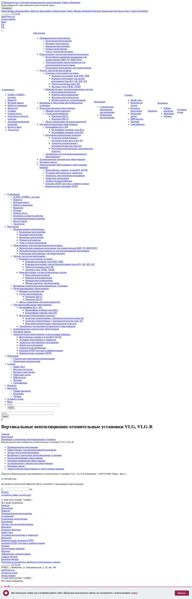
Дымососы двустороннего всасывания (65, 175)
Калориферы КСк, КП (56, 127)
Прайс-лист (136, 100)
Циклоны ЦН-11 (59, 116)
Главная (5, 505)
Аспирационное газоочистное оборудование (62, 159)
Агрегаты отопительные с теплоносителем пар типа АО (66, 144)
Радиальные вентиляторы (58, 41)
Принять (182, 593)
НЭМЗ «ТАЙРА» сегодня (26, 197)
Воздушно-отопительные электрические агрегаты (50, 323)
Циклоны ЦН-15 (60, 119)
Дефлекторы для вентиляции (16, 554)
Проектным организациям (107, 116)
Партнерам (99, 101)
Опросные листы (135, 114)
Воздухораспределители (63, 92)
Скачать (128, 95)
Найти (11, 408)
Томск (70, 11)
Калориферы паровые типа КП (67, 132)
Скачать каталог (9, 556)
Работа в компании (17, 105)
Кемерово (6, 8)
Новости (12, 100)
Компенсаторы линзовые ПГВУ (61, 186)
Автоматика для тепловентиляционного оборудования (47, 326)
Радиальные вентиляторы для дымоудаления (68, 67)
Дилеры (168, 116)
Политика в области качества (28, 215)
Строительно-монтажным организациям (107, 109)
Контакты (163, 103)
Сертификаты (137, 124)
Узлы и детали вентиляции (59, 51)
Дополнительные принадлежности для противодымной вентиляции (65, 63)
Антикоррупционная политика (29, 218)
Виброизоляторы (10, 559)
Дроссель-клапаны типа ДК (65, 84)
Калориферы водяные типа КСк (67, 129)
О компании (8, 89)
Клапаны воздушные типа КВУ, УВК (70, 76)
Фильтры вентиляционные (65, 97)
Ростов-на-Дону (122, 11)
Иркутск (34, 11)
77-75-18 (10, 13)
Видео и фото (15, 127)
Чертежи (134, 121)
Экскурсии (13, 129)
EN (2, 24)
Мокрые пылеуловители (57, 111)
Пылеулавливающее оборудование (57, 108)
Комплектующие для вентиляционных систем (69, 89)
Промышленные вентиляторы (54, 38)
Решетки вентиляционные (64, 94)
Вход (3, 22)
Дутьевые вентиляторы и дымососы (63, 173)
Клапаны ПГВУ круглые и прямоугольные (67, 183)
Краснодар (107, 11)
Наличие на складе (136, 104)
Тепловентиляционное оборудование (58, 124)
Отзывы (12, 111)
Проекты (152, 111)
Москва (77, 11)
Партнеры (169, 113)
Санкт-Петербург (139, 11)
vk (8, 586)
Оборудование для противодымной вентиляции (64, 54)
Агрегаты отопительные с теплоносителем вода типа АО (67, 139)
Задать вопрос (8, 19)
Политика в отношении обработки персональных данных (30, 562)
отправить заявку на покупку (16, 495)
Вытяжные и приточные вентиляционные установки (40, 286)
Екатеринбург (23, 11)
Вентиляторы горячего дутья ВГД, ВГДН (66, 170)
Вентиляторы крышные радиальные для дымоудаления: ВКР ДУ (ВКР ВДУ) (66, 58)
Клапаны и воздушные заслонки (62, 73)
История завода (16, 102)
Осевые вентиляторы (56, 49)
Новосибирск (8, 11)
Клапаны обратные (11, 529)
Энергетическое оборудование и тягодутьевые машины (42, 334)
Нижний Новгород (91, 11)
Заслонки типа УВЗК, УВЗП (66, 86)
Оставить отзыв (182, 110)
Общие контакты (168, 109)
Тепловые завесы (48, 162)
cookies (134, 593)
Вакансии (13, 108)
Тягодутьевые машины (13, 548)
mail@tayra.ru (8, 16)
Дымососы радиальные (57, 178)
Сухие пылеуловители (56, 113)
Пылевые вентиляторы (57, 43)
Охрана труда (14, 113)
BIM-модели (136, 119)
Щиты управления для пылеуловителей (65, 121)
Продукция (39, 33)
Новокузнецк (59, 11)
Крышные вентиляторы (57, 46)
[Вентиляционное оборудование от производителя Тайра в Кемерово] (40, 2)
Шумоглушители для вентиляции (68, 100)
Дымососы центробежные (58, 181)
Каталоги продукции (136, 109)
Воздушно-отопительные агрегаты (63, 135)
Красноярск (46, 11)
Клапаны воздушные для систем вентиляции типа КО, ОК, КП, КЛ (69, 79)
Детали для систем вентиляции (55, 70)
